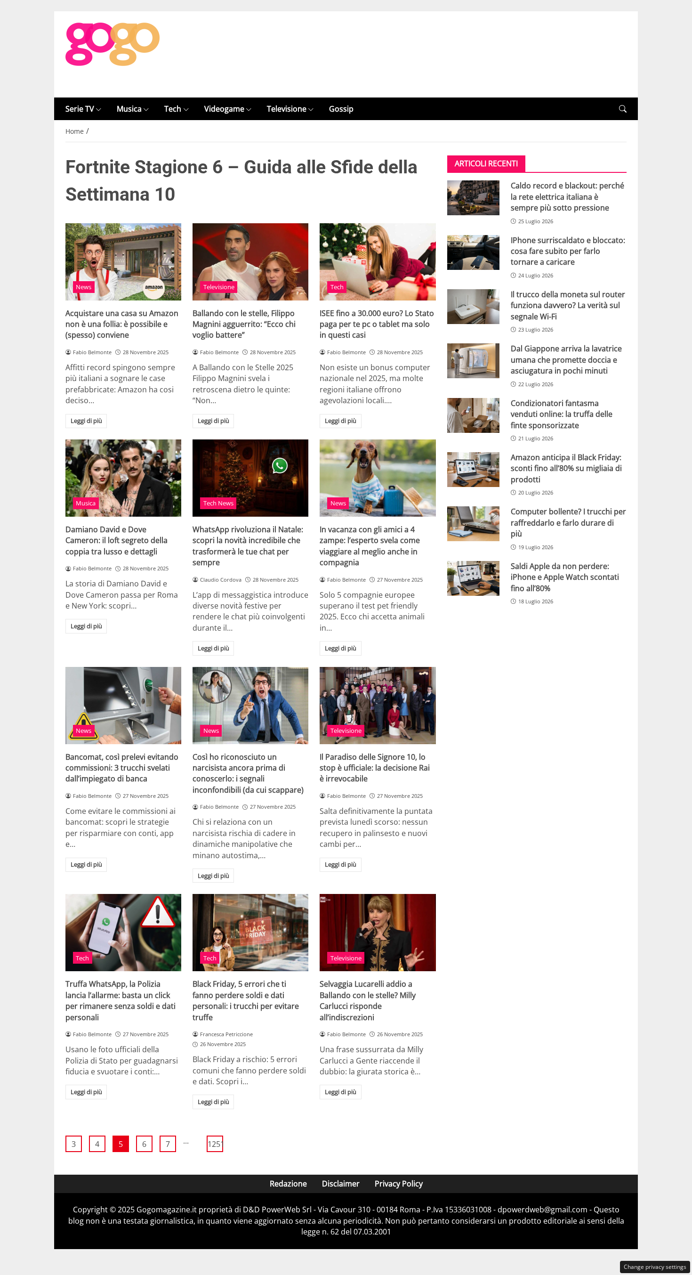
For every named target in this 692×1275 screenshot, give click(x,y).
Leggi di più (86, 420)
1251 (215, 1144)
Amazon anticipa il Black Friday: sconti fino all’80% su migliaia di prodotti (566, 468)
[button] (623, 109)
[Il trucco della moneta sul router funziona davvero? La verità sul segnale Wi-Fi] (473, 306)
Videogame (224, 109)
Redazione (288, 1183)
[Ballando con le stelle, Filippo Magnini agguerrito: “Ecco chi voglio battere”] (250, 261)
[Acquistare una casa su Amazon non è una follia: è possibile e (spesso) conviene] (123, 261)
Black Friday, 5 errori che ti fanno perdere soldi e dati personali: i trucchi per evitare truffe (246, 1000)
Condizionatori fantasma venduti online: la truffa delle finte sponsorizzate (561, 414)
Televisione (286, 109)
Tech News (218, 503)
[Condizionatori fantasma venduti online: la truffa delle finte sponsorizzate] (473, 415)
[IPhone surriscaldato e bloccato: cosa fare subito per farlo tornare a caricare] (473, 252)
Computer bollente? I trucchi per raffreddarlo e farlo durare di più (568, 522)
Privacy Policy (399, 1183)
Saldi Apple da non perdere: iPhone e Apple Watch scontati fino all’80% (565, 577)
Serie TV (79, 109)
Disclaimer (341, 1183)
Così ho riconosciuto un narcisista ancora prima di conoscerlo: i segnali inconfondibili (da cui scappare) (248, 773)
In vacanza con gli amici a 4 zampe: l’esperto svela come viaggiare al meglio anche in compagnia (370, 546)
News (83, 287)
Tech (172, 109)
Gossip (341, 109)
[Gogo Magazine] (112, 54)
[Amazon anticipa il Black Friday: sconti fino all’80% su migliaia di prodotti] (473, 469)
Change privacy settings (655, 1267)
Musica (129, 109)
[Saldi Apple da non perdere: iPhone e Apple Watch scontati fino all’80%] (473, 578)
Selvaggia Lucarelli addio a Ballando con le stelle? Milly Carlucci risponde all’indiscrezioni (368, 1000)
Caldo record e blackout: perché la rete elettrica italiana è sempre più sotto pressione (567, 196)
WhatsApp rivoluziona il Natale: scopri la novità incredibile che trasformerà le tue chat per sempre (248, 546)
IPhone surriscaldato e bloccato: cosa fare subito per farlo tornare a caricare (568, 251)
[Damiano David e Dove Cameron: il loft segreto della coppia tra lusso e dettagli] (123, 478)
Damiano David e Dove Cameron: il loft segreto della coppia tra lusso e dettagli (116, 540)
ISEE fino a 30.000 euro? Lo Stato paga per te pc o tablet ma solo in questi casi (377, 324)
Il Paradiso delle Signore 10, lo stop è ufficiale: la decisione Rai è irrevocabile (375, 768)
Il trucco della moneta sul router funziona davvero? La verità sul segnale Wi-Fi (568, 305)
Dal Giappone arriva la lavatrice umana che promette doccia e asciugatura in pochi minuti (566, 359)
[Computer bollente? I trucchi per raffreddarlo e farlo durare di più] (473, 523)
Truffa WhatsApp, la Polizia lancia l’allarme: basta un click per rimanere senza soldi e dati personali (120, 1000)
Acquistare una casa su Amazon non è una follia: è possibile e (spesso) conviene (121, 324)
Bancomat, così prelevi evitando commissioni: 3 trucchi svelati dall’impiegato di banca (121, 768)
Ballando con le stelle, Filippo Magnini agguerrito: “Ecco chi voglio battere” (244, 324)
